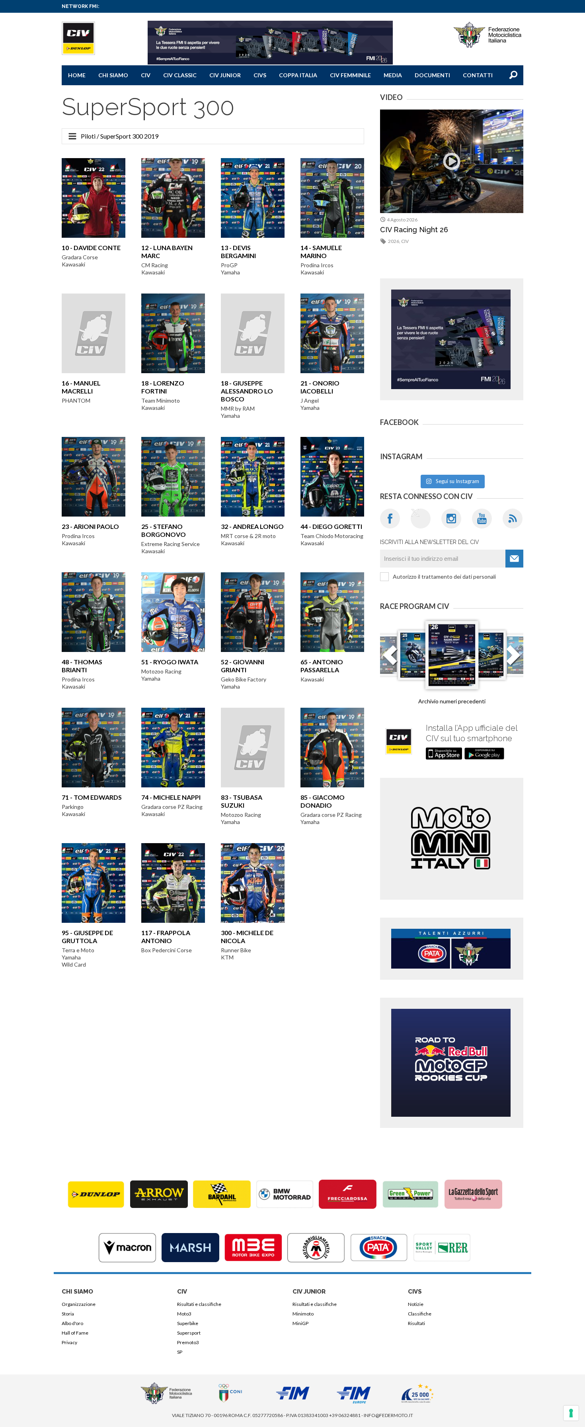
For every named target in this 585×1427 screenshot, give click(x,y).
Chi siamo (113, 75)
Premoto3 (188, 1342)
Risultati (416, 1323)
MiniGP (300, 1323)
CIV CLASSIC (180, 75)
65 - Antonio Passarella (321, 665)
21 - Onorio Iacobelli (319, 387)
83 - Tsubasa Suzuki (241, 801)
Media (393, 75)
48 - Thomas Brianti (82, 665)
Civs (260, 75)
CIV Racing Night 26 (414, 229)
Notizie (415, 1304)
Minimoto (303, 1314)
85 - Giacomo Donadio (322, 801)
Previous (390, 660)
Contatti (478, 75)
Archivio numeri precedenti (452, 701)
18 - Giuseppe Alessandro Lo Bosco (247, 391)
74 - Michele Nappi (171, 797)
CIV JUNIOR (225, 75)
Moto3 (184, 1314)
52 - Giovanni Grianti (242, 665)
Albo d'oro (72, 1323)
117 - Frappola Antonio (165, 936)
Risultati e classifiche (199, 1304)
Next (513, 660)
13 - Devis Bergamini (238, 251)
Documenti (432, 75)
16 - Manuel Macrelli (81, 387)
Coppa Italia (298, 75)
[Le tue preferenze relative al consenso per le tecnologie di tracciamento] (571, 1413)
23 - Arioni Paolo (90, 526)
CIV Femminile (350, 75)
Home (77, 75)
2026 (393, 241)
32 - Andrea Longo (252, 526)
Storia (68, 1314)
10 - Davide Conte (91, 247)
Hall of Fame (75, 1333)
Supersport (189, 1333)
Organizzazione (79, 1304)
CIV (145, 75)
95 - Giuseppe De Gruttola (87, 936)
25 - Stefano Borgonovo (163, 530)
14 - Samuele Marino (321, 251)
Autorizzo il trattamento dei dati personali (444, 576)
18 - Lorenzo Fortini (162, 387)
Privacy (69, 1342)
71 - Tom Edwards (92, 797)
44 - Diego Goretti (331, 526)
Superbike (187, 1323)
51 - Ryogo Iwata (169, 662)
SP (179, 1352)
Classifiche (419, 1314)
